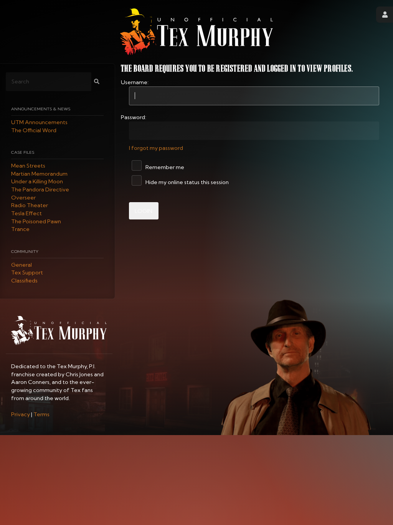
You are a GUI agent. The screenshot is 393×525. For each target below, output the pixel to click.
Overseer (23, 197)
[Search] (96, 81)
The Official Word (33, 130)
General (21, 264)
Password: (133, 117)
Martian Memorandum (39, 173)
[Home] (196, 31)
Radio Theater (29, 205)
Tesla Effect (26, 213)
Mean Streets (28, 165)
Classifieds (24, 280)
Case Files (22, 152)
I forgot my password (156, 148)
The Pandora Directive (40, 189)
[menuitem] (20, 414)
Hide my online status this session (186, 182)
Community (24, 251)
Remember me (164, 167)
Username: (135, 82)
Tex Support (27, 272)
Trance (20, 229)
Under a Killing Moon (37, 181)
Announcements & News (40, 108)
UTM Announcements (39, 122)
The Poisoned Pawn (36, 221)
